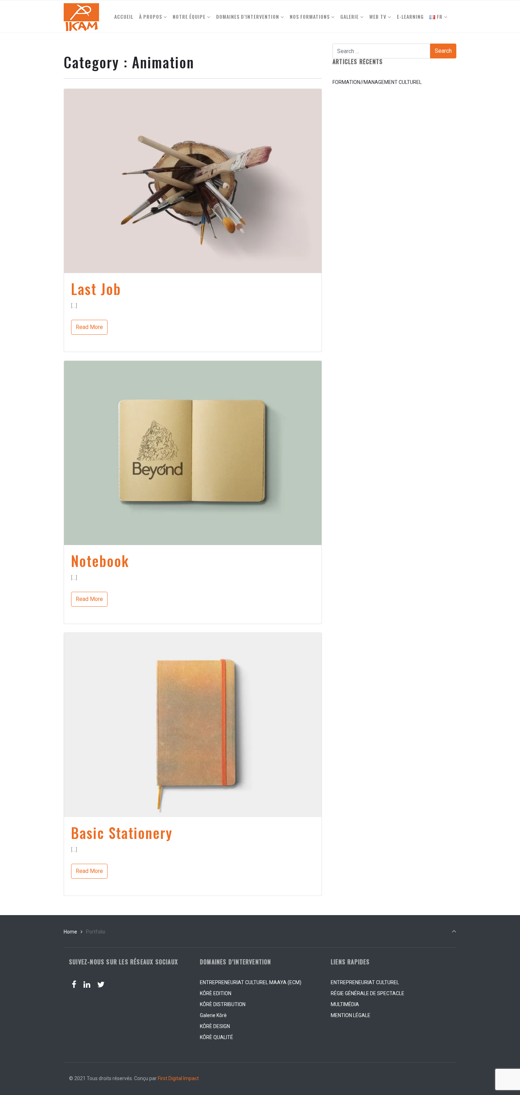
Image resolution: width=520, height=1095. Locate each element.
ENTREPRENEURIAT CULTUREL (365, 982)
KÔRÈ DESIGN (215, 1026)
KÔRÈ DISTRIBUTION (222, 1004)
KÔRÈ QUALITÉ (216, 1037)
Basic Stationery (122, 832)
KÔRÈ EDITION (215, 993)
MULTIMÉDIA (345, 1004)
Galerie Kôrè (213, 1015)
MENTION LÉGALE (350, 1015)
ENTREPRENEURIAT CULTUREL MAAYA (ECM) (250, 982)
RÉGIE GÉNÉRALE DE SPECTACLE (367, 993)
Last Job (96, 288)
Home (70, 932)
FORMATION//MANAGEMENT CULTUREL (377, 82)
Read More (89, 327)
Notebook (100, 560)
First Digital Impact (178, 1078)
